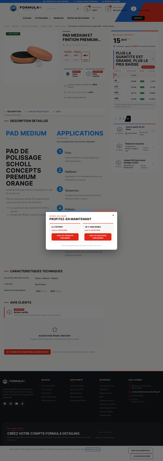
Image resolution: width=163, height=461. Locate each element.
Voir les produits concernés (65, 236)
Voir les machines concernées (98, 236)
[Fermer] (113, 215)
